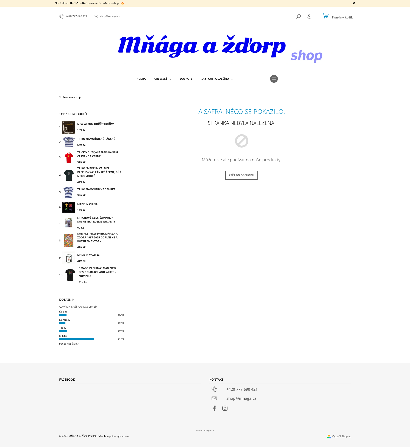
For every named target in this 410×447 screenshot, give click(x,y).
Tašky (62, 328)
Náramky (64, 320)
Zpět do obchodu (241, 175)
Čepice (63, 312)
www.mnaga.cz (205, 430)
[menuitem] (141, 79)
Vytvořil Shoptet (341, 436)
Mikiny (63, 335)
